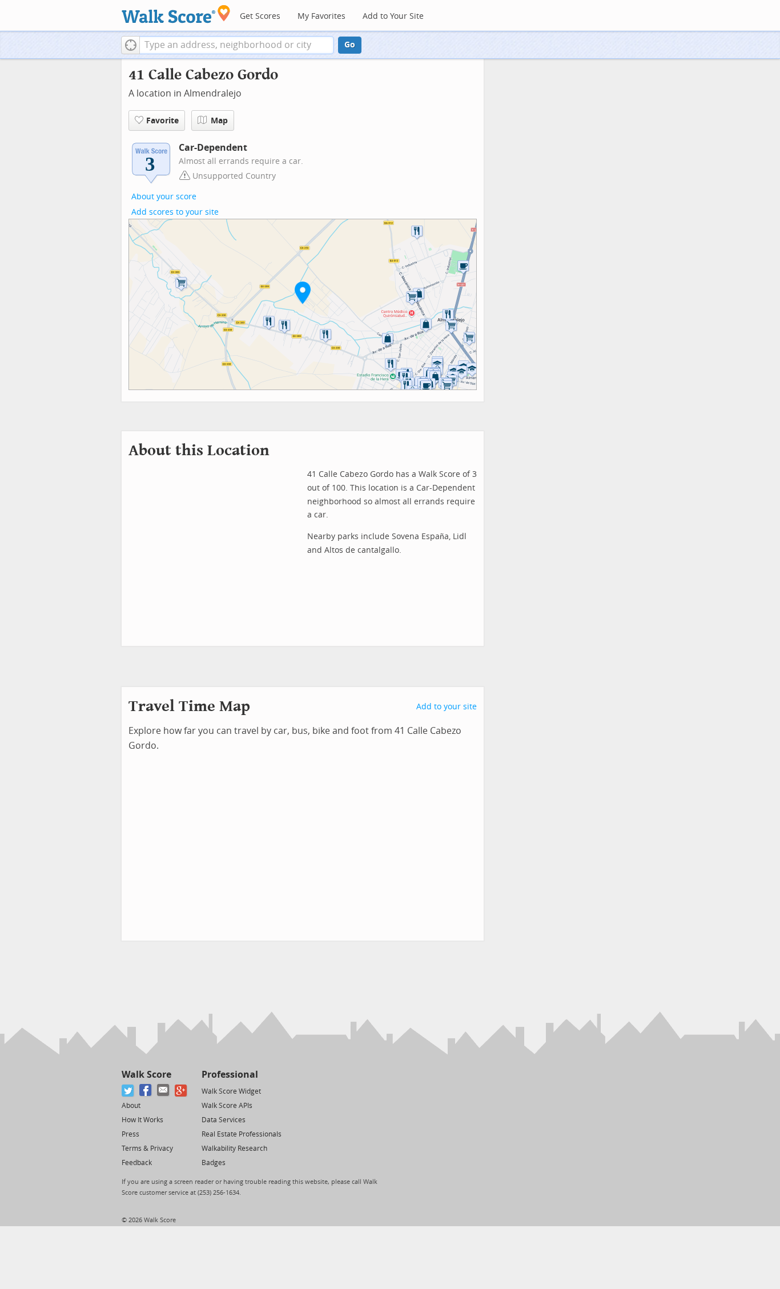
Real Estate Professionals (242, 1134)
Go (349, 45)
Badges (214, 1163)
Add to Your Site (393, 16)
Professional (230, 1074)
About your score (163, 197)
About (131, 1106)
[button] (130, 45)
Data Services (224, 1120)
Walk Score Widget (231, 1091)
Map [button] (219, 121)
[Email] (163, 1090)
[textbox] (236, 45)
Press (130, 1134)
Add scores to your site (175, 212)
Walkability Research (234, 1149)
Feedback (137, 1163)
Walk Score (146, 1074)
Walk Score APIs (227, 1106)
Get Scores (260, 16)
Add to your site (446, 707)
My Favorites (321, 16)
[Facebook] (145, 1090)
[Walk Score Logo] (176, 14)
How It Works (142, 1120)
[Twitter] (128, 1090)
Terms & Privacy (147, 1149)
